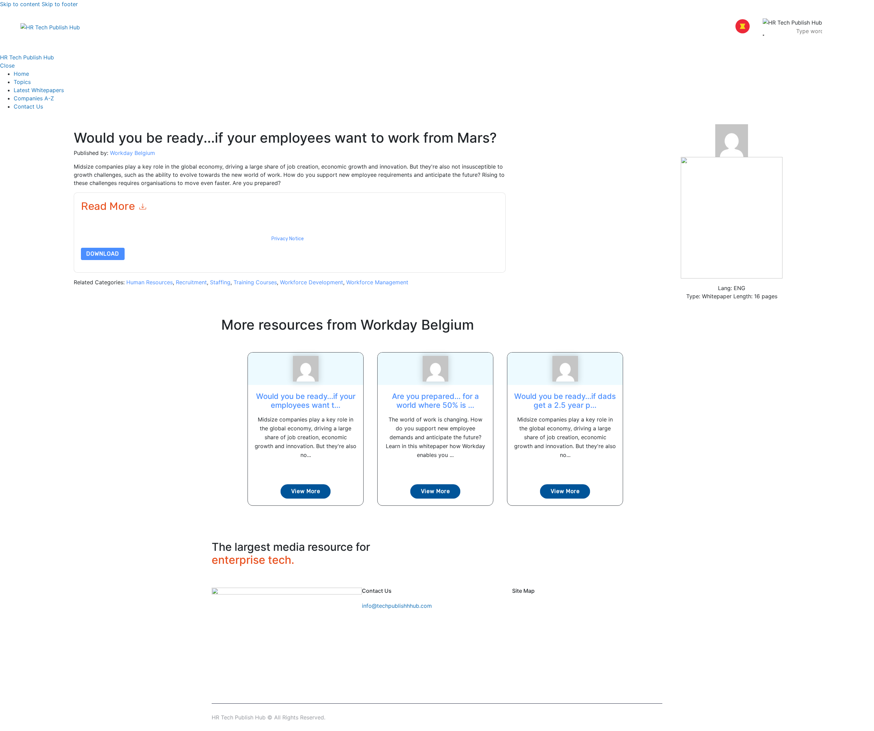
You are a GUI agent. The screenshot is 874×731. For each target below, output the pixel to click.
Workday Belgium (132, 152)
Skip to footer (60, 4)
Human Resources (149, 282)
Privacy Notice (287, 239)
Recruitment (191, 282)
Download (102, 253)
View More (305, 491)
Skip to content (20, 4)
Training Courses (255, 282)
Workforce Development (311, 282)
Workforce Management (377, 282)
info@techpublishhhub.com (397, 605)
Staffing (220, 282)
